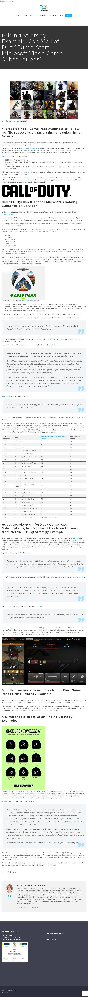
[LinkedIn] (13, 872)
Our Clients (43, 15)
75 (3, 254)
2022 (40, 606)
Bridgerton (26, 172)
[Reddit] (15, 872)
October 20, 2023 (8, 214)
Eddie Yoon (58, 855)
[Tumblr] (10, 872)
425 (58, 339)
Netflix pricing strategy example (31, 148)
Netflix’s (31, 180)
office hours (52, 865)
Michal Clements (9, 121)
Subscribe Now (51, 939)
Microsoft (15, 628)
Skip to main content (7, 1)
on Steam (14, 224)
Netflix (4, 156)
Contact (68, 15)
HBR (11, 857)
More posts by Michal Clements (29, 907)
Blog (61, 15)
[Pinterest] (8, 872)
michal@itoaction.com (13, 939)
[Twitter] (5, 872)
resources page (24, 865)
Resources (53, 15)
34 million (74, 538)
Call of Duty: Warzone (37, 229)
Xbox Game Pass (27, 300)
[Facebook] (3, 872)
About (18, 15)
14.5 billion (43, 178)
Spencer (27, 553)
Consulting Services (30, 15)
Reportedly (6, 396)
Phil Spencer (71, 318)
